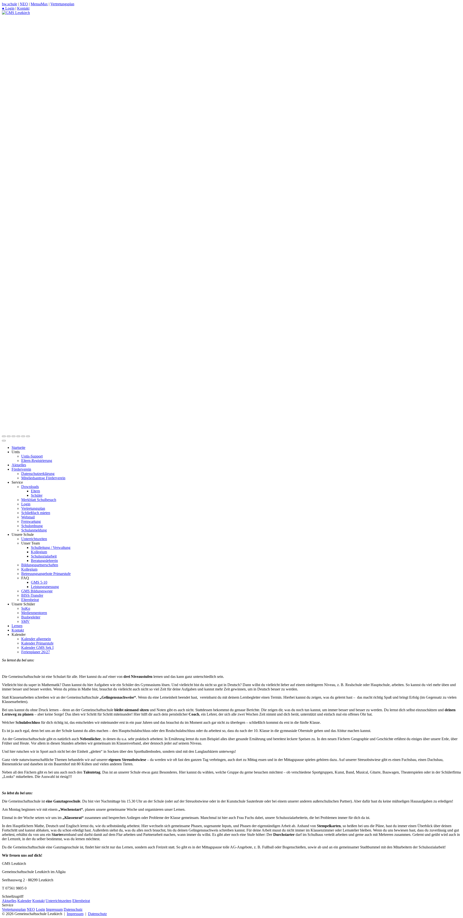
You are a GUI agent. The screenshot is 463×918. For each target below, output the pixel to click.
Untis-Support (32, 456)
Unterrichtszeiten (34, 539)
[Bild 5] (23, 436)
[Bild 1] (4, 436)
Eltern (35, 491)
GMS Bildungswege (37, 591)
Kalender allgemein (36, 639)
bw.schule (9, 4)
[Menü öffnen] (4, 440)
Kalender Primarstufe (37, 643)
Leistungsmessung (45, 587)
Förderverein (21, 469)
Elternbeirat (30, 600)
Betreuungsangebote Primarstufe (46, 574)
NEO (24, 4)
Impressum (54, 909)
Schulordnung (32, 526)
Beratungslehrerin (44, 561)
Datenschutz (73, 909)
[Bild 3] (13, 436)
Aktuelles (19, 465)
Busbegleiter (30, 617)
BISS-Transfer (32, 595)
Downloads (30, 487)
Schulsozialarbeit (44, 556)
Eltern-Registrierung (36, 461)
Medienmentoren (34, 613)
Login (25, 504)
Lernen (17, 626)
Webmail (28, 517)
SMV (25, 621)
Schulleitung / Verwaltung (50, 547)
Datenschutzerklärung (37, 474)
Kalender (24, 901)
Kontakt (23, 8)
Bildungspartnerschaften (39, 565)
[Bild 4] (18, 436)
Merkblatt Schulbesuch (38, 500)
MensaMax (39, 4)
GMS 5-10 (39, 582)
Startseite (18, 447)
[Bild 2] (9, 436)
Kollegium (39, 552)
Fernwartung (31, 521)
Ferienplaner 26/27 (35, 652)
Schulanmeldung (34, 530)
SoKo (25, 608)
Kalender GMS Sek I (37, 647)
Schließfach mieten (35, 513)
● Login (8, 8)
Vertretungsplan (62, 4)
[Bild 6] (28, 436)
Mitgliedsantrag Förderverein (43, 478)
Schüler (36, 495)
